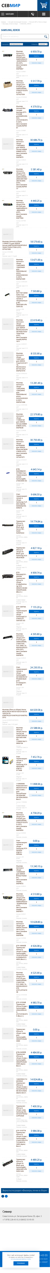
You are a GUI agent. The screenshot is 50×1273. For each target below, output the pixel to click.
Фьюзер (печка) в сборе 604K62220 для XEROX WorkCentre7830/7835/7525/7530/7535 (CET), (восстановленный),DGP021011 (22, 330)
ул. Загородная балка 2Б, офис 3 (28, 1216)
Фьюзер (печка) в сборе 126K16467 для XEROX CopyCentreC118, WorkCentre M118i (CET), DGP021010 (22, 362)
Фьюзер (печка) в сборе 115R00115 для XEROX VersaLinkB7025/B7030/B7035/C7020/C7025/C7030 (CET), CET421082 (14, 245)
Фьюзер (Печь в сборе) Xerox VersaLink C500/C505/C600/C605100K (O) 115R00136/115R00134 (21, 735)
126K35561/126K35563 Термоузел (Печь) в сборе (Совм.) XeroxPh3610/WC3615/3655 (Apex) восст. (21, 1086)
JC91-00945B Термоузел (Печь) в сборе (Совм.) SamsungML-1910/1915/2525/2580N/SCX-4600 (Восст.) (22, 952)
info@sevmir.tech (41, 1259)
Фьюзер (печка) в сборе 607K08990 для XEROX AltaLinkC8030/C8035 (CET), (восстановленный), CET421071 (21, 448)
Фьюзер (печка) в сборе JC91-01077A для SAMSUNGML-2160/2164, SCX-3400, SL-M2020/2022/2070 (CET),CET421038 (21, 982)
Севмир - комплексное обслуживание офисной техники (14, 6)
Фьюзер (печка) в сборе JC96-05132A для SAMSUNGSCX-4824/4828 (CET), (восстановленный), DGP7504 (21, 209)
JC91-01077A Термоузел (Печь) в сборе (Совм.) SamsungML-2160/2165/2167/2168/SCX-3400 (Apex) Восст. (22, 1138)
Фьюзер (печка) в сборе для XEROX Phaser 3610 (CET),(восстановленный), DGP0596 (21, 928)
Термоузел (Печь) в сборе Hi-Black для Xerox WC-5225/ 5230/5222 (20, 527)
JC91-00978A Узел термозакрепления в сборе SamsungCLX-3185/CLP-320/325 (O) (21, 613)
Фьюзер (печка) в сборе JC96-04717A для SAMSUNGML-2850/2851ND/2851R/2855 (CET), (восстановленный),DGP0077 (21, 179)
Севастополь (8, 1216)
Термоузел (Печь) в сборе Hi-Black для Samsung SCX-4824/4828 (21, 553)
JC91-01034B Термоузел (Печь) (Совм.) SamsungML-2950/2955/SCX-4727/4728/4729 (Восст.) (22, 1009)
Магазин (10, 14)
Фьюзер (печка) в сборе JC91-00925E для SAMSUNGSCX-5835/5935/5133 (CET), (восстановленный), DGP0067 (21, 60)
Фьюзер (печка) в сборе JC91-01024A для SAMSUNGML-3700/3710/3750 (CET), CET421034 (22, 87)
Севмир (45, 1262)
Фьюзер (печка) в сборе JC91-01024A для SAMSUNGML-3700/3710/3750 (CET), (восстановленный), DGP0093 (22, 821)
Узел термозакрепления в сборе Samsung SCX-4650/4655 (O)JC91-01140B (21, 763)
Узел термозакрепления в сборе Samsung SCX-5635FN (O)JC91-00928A (21, 847)
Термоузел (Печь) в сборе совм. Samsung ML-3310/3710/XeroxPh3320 (21, 1111)
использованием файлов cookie (21, 1259)
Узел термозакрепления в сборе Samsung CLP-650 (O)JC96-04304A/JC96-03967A (21, 501)
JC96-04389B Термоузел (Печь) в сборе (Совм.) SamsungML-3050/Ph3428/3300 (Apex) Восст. (21, 1059)
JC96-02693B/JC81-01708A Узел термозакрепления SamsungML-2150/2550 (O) (21, 475)
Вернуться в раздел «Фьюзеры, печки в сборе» (25, 1190)
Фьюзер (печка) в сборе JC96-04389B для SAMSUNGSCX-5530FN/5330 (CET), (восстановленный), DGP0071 (21, 902)
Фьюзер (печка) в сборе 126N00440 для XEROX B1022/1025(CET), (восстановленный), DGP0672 (21, 875)
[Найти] (45, 36)
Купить (36, 56)
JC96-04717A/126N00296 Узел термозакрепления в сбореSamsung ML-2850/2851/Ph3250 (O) (21, 299)
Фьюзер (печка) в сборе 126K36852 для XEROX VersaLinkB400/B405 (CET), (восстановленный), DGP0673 (21, 148)
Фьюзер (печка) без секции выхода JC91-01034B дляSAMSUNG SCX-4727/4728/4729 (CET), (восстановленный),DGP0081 (22, 117)
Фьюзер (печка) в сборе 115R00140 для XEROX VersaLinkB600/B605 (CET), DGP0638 (21, 421)
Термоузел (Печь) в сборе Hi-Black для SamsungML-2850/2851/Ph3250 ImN (21, 1165)
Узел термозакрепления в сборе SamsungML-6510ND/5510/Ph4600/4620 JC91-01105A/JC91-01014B (21, 676)
